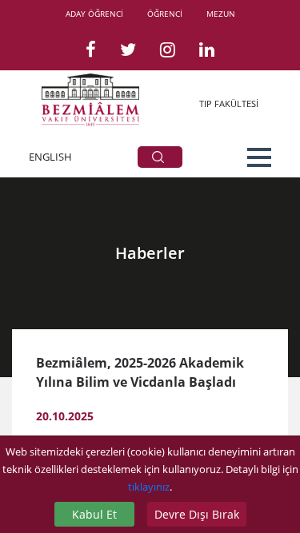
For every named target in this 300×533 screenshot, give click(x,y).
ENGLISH (50, 156)
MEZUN (220, 13)
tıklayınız (149, 486)
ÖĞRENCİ (164, 13)
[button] (259, 157)
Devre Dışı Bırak (196, 514)
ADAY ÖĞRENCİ (94, 13)
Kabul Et (94, 514)
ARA (160, 157)
